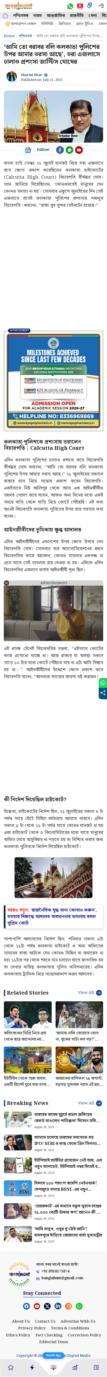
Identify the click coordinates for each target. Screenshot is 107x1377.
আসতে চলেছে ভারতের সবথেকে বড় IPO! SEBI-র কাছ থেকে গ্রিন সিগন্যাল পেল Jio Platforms (67, 1143)
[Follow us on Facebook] (60, 150)
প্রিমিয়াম (65, 24)
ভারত (37, 15)
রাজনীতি (77, 15)
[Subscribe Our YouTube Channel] (79, 150)
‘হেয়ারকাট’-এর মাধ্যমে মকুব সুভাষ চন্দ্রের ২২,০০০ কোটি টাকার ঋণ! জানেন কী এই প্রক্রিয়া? (68, 1212)
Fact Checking (49, 1335)
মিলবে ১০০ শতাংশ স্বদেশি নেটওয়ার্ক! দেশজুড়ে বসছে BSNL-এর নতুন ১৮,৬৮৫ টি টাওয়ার (65, 1189)
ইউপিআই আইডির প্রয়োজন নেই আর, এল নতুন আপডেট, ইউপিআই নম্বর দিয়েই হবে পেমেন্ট (68, 1166)
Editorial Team (53, 1342)
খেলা (93, 15)
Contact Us (45, 1321)
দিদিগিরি (47, 24)
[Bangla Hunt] (19, 6)
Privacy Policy (32, 1328)
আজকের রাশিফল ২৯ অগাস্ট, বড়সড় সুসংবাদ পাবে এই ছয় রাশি (79, 1084)
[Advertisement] (53, 269)
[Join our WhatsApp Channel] (69, 150)
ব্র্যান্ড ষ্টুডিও (84, 24)
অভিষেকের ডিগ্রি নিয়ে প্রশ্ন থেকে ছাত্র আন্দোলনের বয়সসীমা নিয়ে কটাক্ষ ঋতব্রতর (25, 1042)
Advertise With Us (78, 1321)
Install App (53, 1355)
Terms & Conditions (70, 1328)
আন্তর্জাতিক (56, 15)
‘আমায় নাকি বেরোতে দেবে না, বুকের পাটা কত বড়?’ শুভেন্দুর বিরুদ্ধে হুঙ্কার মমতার (77, 1042)
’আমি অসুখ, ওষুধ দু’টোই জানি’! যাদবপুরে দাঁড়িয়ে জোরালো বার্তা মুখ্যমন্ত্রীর (68, 1232)
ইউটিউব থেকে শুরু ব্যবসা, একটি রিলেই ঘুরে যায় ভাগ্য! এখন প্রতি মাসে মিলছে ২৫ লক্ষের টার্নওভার (26, 1087)
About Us (21, 1321)
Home (9, 36)
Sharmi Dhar (31, 75)
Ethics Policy (18, 1335)
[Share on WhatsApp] (103, 683)
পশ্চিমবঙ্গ (20, 15)
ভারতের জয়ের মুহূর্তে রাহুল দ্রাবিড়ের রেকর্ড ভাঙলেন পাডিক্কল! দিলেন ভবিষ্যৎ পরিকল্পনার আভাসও (68, 1120)
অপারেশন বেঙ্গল (23, 24)
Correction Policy (84, 1335)
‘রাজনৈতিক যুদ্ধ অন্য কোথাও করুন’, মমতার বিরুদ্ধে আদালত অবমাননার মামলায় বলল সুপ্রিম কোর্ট (52, 916)
